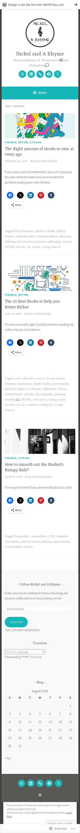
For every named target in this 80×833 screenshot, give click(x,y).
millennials (54, 241)
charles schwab (45, 231)
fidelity (61, 231)
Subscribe (16, 622)
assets (41, 378)
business (27, 231)
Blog (18, 231)
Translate (35, 657)
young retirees (51, 247)
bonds (51, 378)
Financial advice (26, 236)
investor (40, 241)
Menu (42, 93)
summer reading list (40, 404)
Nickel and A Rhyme (40, 54)
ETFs (52, 536)
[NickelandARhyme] (22, 74)
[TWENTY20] (40, 783)
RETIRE (23, 142)
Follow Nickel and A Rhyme (40, 584)
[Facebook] (49, 74)
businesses (25, 384)
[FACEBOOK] (49, 783)
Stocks (35, 142)
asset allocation (25, 378)
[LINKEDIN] (31, 783)
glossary (65, 236)
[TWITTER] (58, 783)
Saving (52, 399)
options (29, 394)
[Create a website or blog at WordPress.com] (40, 795)
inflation (10, 241)
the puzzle (34, 247)
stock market (13, 546)
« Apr (8, 758)
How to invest (31, 541)
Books (61, 378)
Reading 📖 (12, 399)
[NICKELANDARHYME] (21, 783)
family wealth (42, 384)
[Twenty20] (40, 74)
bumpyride (22, 536)
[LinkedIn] (31, 74)
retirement (40, 399)
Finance (11, 142)
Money (67, 241)
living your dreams (29, 389)
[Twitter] (58, 74)
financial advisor (48, 236)
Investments (25, 241)
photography (43, 394)
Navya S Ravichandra (43, 161)
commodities (38, 536)
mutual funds (13, 394)
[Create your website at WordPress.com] (40, 4)
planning (59, 394)
